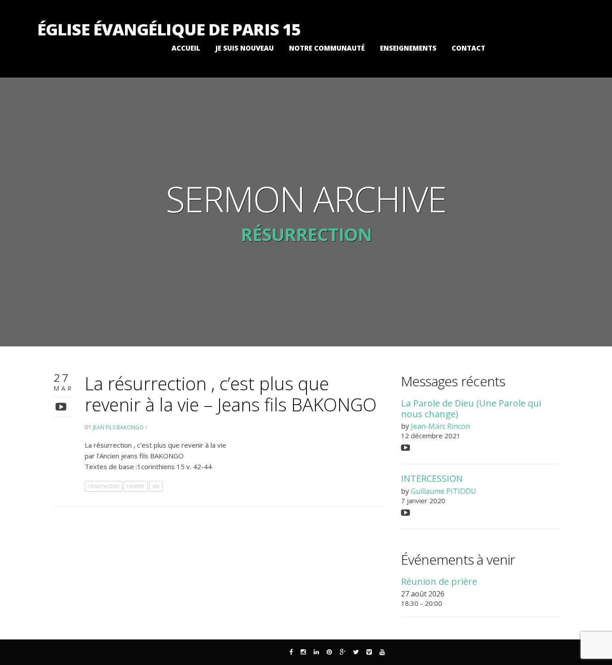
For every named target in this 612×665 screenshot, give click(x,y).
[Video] (62, 406)
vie (155, 486)
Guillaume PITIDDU (443, 491)
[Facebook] (291, 652)
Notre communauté (327, 47)
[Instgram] (303, 652)
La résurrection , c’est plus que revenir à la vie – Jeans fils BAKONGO (231, 394)
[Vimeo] (369, 652)
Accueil (186, 47)
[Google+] (342, 652)
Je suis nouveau (244, 47)
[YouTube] (382, 652)
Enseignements (408, 47)
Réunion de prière (439, 581)
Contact (468, 47)
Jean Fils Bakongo (118, 427)
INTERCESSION (432, 478)
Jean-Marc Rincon (440, 426)
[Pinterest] (329, 652)
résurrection (103, 486)
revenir (136, 486)
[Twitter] (356, 652)
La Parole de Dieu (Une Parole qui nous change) (471, 408)
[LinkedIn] (316, 652)
